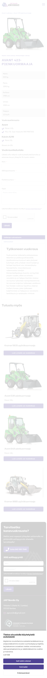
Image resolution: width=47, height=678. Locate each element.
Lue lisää (6, 655)
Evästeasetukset (23, 673)
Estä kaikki (23, 667)
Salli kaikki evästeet (23, 661)
